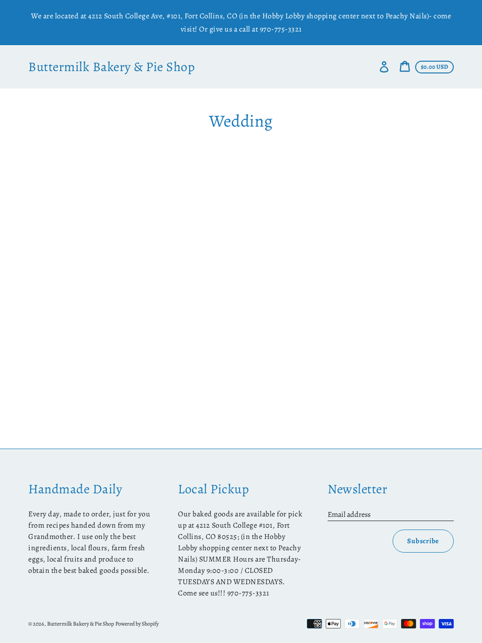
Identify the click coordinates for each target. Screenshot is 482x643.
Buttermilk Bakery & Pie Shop (111, 67)
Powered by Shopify (137, 623)
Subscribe (423, 541)
